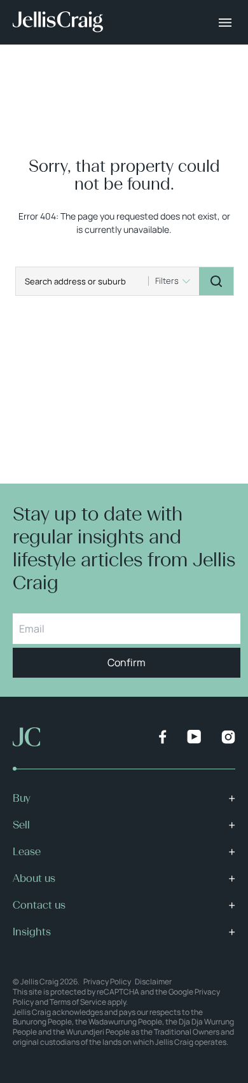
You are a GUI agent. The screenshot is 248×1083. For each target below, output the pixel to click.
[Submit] (216, 281)
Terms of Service (78, 1001)
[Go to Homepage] (58, 22)
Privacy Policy (107, 981)
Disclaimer (153, 981)
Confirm (126, 662)
